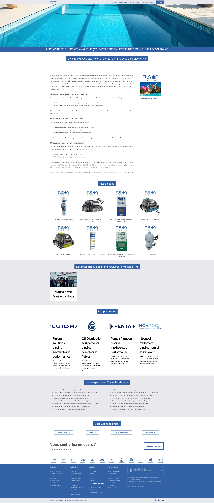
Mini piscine (55, 478)
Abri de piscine (75, 483)
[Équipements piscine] (92, 460)
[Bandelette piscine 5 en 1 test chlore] (92, 238)
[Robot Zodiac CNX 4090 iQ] (150, 203)
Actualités (112, 483)
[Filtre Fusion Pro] (150, 238)
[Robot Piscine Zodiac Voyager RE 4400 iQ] (92, 203)
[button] (63, 432)
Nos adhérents (114, 473)
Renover (92, 476)
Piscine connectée (76, 492)
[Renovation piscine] (131, 460)
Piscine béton (55, 480)
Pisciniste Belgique (81, 500)
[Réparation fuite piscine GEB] (63, 203)
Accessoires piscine (76, 487)
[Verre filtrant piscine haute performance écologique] (121, 238)
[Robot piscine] (102, 460)
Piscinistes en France (96, 490)
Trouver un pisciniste (95, 487)
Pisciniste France (73, 500)
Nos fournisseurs (114, 476)
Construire (93, 471)
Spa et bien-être (75, 494)
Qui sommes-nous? (115, 471)
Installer (92, 473)
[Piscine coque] (73, 460)
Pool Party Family (56, 485)
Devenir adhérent (114, 478)
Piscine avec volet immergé (59, 476)
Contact (112, 485)
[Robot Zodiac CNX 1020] (63, 238)
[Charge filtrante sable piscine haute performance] (121, 203)
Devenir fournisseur (115, 480)
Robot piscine (74, 471)
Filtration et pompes (76, 473)
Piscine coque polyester (58, 471)
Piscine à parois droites (58, 473)
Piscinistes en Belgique (96, 492)
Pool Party (54, 483)
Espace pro (113, 487)
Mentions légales (64, 500)
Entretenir (93, 478)
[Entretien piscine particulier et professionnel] (121, 460)
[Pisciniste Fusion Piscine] (53, 460)
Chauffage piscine (76, 478)
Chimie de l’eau (75, 490)
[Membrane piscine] (140, 460)
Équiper (92, 480)
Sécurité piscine (75, 480)
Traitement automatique (77, 476)
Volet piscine (74, 485)
